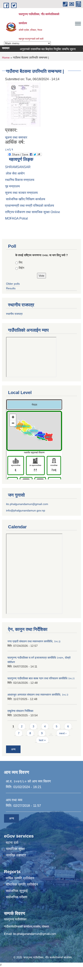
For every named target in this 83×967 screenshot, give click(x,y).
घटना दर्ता (12, 843)
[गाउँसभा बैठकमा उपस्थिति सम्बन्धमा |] (23, 104)
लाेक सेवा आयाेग (15, 173)
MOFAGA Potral (16, 218)
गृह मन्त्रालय (12, 186)
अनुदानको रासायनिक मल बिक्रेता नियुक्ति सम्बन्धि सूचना (43, 49)
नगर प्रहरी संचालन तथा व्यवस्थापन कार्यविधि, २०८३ (33, 641)
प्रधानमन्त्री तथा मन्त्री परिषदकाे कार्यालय (29, 205)
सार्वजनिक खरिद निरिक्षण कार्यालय (25, 199)
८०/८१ (9, 149)
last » (42, 740)
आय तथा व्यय (14, 800)
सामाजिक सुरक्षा (15, 849)
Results (11, 288)
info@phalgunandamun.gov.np (25, 510)
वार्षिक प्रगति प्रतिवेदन (20, 878)
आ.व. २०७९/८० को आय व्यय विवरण (28, 781)
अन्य (13, 749)
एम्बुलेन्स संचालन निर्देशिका (20, 710)
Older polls (13, 283)
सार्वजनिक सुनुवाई (17, 891)
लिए (20, 262)
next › (62, 733)
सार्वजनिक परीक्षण (16, 897)
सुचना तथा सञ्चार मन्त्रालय (21, 192)
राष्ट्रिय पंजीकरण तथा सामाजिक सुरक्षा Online (32, 212)
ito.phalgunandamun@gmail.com (27, 504)
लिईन (21, 267)
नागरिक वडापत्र (16, 855)
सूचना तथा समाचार (16, 137)
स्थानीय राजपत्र (14, 313)
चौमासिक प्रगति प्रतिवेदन (22, 884)
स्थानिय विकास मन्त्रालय (19, 180)
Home (6, 57)
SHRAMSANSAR (18, 167)
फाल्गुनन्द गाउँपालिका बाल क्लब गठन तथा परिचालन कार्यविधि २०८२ (41, 678)
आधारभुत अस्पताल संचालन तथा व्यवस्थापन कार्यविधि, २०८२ (37, 694)
